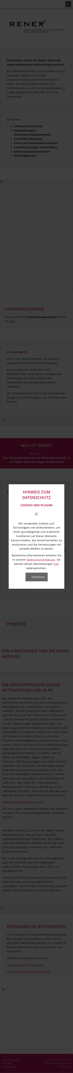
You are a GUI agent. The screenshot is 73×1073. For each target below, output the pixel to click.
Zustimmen (38, 577)
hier (56, 564)
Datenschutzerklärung (41, 559)
